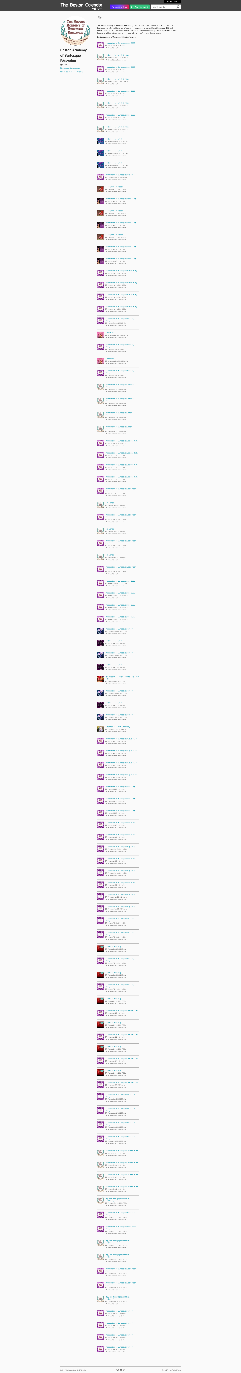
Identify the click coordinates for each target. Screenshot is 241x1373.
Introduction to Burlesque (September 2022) (120, 1213)
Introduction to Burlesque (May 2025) (120, 629)
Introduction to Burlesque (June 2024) (120, 822)
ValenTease (109, 332)
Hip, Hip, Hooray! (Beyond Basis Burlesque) (117, 1199)
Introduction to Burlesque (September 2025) (120, 489)
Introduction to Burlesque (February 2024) (119, 919)
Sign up (169, 1)
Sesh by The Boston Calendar (69, 1370)
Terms (164, 1370)
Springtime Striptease (114, 187)
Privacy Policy (171, 1370)
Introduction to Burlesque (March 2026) (121, 270)
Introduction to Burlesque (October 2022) (121, 1150)
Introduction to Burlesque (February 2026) (119, 319)
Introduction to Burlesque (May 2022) (120, 1311)
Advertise (83, 1370)
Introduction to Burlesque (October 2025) (121, 441)
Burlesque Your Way (113, 946)
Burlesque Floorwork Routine (117, 55)
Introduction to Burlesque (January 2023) (121, 1010)
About (179, 1370)
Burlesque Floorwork (113, 139)
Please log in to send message (71, 72)
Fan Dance (109, 503)
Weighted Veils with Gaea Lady (117, 726)
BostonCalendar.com (81, 4)
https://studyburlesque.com (70, 68)
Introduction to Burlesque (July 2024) (120, 786)
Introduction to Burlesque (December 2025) (120, 385)
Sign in (176, 1)
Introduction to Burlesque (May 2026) (120, 174)
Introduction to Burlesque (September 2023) (120, 1095)
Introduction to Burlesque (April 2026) (120, 198)
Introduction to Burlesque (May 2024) (120, 846)
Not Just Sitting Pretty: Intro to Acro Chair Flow (122, 678)
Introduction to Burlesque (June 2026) (120, 43)
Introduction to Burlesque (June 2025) (120, 581)
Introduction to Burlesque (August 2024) (121, 738)
